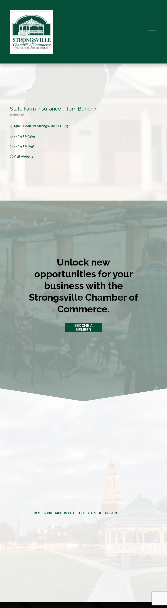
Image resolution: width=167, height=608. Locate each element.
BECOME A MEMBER (83, 328)
